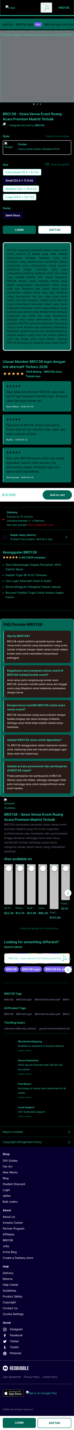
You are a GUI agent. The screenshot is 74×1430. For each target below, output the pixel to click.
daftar (7, 1195)
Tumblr (14, 1347)
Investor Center (13, 1222)
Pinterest (15, 1353)
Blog (6, 1178)
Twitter (14, 1341)
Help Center (10, 1284)
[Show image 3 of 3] (40, 104)
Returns (8, 1279)
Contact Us (10, 1308)
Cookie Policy (49, 1376)
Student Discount (14, 1184)
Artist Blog (10, 1252)
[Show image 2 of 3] (37, 104)
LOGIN (19, 1422)
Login (6, 1190)
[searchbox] (37, 958)
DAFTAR (54, 1423)
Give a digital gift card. (41, 524)
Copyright (9, 1302)
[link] (11, 969)
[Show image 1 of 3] (34, 104)
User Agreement (12, 1376)
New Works (10, 1172)
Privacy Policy (32, 1376)
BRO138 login (28, 24)
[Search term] (47, 7)
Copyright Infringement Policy (22, 1142)
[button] (54, 893)
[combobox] (46, 7)
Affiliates (8, 1234)
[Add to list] (8, 868)
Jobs (6, 1246)
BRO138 (8, 24)
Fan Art (7, 1166)
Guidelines (9, 1290)
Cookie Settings (13, 1314)
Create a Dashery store (18, 1258)
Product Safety (12, 1296)
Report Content (13, 1132)
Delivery (8, 1273)
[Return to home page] (21, 7)
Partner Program (13, 1228)
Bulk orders (10, 1201)
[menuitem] (8, 24)
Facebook (16, 1335)
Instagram (16, 1329)
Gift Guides (10, 1160)
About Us (9, 1216)
